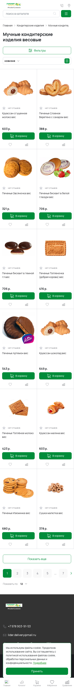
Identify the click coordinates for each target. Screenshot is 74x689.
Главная (8, 25)
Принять (37, 671)
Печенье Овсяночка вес (16, 193)
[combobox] (31, 13)
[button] (66, 13)
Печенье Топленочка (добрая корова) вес (51, 275)
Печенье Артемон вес (15, 353)
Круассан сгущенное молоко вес (14, 115)
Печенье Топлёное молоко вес (18, 435)
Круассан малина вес (52, 433)
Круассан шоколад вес (52, 353)
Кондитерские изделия (30, 25)
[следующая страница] (71, 573)
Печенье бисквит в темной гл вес (18, 275)
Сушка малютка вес (51, 513)
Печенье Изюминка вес (16, 513)
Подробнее (39, 663)
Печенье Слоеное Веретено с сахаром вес (53, 115)
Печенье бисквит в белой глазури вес (54, 195)
